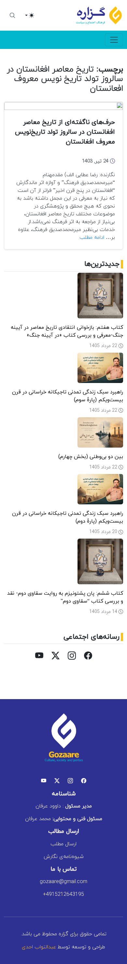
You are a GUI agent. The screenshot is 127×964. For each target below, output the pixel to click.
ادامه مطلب (91, 237)
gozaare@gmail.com (63, 881)
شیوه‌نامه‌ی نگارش (64, 856)
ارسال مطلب (63, 844)
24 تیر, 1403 (96, 161)
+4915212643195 (63, 894)
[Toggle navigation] (114, 39)
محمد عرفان (63, 818)
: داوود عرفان (63, 806)
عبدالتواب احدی (39, 947)
